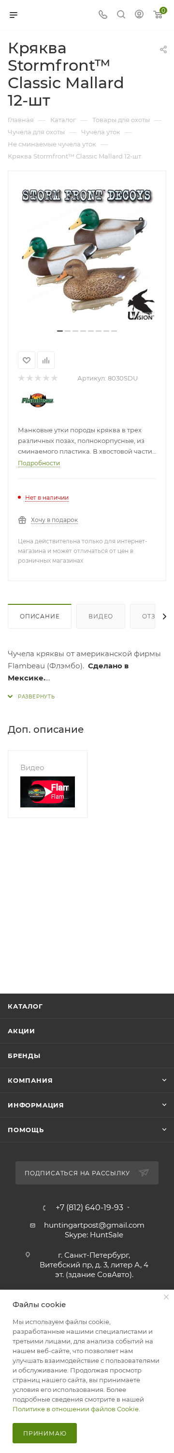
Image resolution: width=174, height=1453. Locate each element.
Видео (100, 616)
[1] (21, 378)
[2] (29, 378)
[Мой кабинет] (139, 15)
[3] (37, 378)
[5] (54, 378)
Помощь (26, 1130)
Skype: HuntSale (94, 1234)
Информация (36, 1105)
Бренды (24, 1055)
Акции (21, 1031)
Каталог (25, 1006)
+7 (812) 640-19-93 (89, 1208)
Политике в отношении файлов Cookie (76, 1409)
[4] (46, 378)
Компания (30, 1080)
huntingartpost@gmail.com (94, 1225)
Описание (39, 616)
